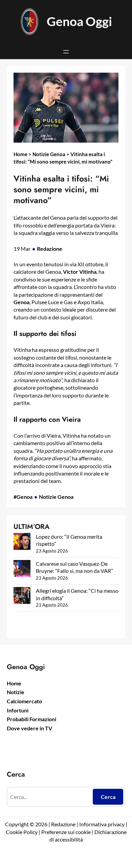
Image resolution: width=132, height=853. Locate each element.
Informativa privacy (101, 824)
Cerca (108, 797)
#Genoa (23, 496)
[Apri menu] (66, 52)
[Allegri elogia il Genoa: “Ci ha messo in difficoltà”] (22, 596)
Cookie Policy (22, 832)
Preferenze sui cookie (66, 832)
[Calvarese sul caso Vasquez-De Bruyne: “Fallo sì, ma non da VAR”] (22, 569)
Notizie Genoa (48, 154)
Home (20, 154)
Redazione (49, 248)
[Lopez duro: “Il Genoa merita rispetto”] (22, 542)
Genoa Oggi (79, 21)
